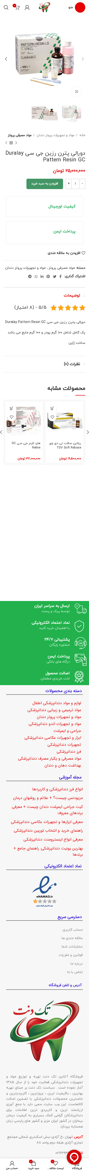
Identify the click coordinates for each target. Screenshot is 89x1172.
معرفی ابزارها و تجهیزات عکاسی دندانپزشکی (47, 822)
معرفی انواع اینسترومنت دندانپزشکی (53, 839)
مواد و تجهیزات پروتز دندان (55, 135)
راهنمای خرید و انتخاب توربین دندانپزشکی (48, 830)
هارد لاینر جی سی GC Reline (26, 445)
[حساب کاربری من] (27, 7)
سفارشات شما (72, 946)
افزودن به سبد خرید (44, 183)
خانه (81, 135)
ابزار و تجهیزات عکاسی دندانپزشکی (52, 738)
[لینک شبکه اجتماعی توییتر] (54, 276)
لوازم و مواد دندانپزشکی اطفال (56, 703)
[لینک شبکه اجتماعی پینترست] (48, 276)
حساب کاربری (73, 929)
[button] (52, 408)
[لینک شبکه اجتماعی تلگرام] (30, 276)
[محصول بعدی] (6, 142)
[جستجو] (6, 7)
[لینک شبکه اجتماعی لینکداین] (42, 276)
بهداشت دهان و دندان (62, 765)
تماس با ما (75, 972)
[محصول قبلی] (16, 142)
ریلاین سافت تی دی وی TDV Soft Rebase (65, 445)
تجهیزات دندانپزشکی (64, 745)
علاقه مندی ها (72, 938)
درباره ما (76, 963)
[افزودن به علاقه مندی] (52, 417)
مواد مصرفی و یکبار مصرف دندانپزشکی (49, 758)
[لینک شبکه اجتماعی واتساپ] (36, 276)
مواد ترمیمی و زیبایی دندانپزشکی (54, 710)
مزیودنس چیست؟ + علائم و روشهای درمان (48, 798)
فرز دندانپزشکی (69, 751)
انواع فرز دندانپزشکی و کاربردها (57, 789)
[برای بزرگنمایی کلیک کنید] (77, 92)
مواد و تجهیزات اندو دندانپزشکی (55, 724)
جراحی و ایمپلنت (67, 731)
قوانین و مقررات (71, 955)
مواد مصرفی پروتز (20, 135)
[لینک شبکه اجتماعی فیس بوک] (60, 276)
